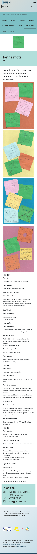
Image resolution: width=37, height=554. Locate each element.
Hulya (20, 25)
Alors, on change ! (8, 31)
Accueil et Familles (8, 25)
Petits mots (30, 25)
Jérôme (4, 20)
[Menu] (34, 2)
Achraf (13, 20)
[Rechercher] (32, 6)
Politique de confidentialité (11, 544)
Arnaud (22, 20)
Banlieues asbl (21, 546)
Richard (31, 20)
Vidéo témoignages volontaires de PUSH (14, 15)
